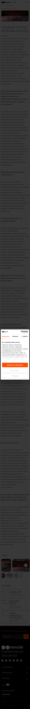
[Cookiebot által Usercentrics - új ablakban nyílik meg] (21, 332)
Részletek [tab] (15, 336)
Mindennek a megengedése (15, 365)
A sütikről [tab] (25, 336)
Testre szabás (14, 370)
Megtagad (15, 375)
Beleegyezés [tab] (5, 336)
